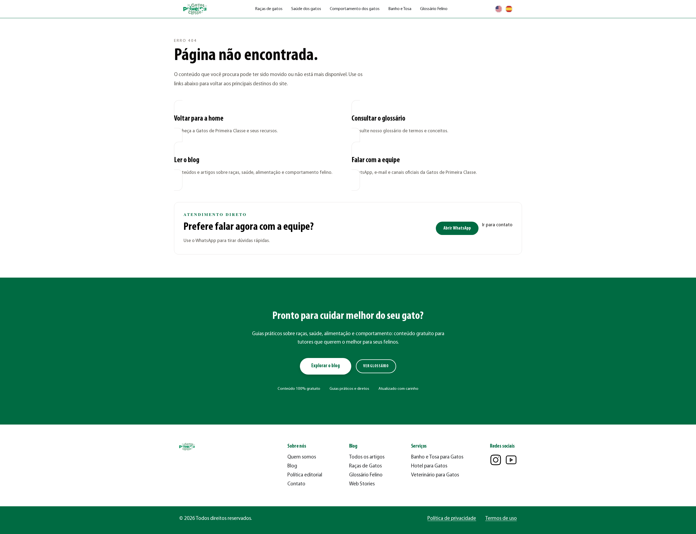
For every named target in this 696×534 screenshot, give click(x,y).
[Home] (195, 9)
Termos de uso (501, 518)
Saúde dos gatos (306, 9)
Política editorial (304, 475)
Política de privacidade (451, 518)
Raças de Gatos (365, 466)
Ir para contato (497, 225)
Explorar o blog (325, 366)
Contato (296, 484)
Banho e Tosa (399, 9)
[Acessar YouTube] (511, 460)
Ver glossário (376, 366)
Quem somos (301, 457)
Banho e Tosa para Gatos (437, 457)
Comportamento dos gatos (355, 9)
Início (178, 26)
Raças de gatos (268, 9)
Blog (292, 466)
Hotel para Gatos (429, 466)
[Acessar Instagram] (495, 460)
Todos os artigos (366, 457)
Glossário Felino (434, 9)
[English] (498, 9)
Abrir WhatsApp (457, 228)
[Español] (509, 9)
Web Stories (362, 484)
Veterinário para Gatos (435, 475)
